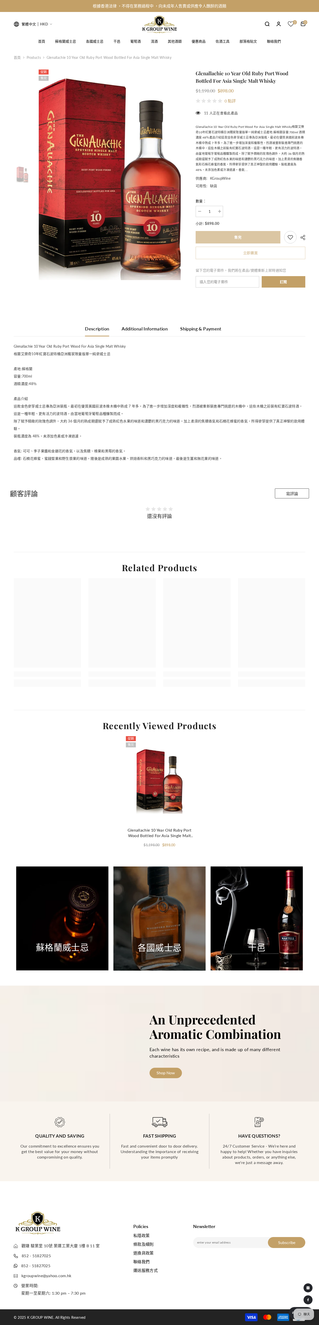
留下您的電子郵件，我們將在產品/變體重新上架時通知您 (241, 270)
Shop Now (62, 957)
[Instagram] (308, 1288)
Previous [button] (23, 918)
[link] (290, 237)
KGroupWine (220, 178)
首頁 (17, 57)
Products (34, 57)
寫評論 (292, 494)
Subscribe (286, 1242)
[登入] (278, 24)
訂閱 (283, 282)
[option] (159, 6)
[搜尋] (267, 23)
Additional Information (145, 328)
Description (97, 328)
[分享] (301, 237)
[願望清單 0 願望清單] (291, 24)
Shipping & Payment (200, 328)
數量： (201, 201)
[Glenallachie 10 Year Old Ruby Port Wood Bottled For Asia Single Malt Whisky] (159, 780)
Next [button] (289, 918)
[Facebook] (308, 1300)
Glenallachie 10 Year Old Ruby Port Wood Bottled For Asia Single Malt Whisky (160, 833)
